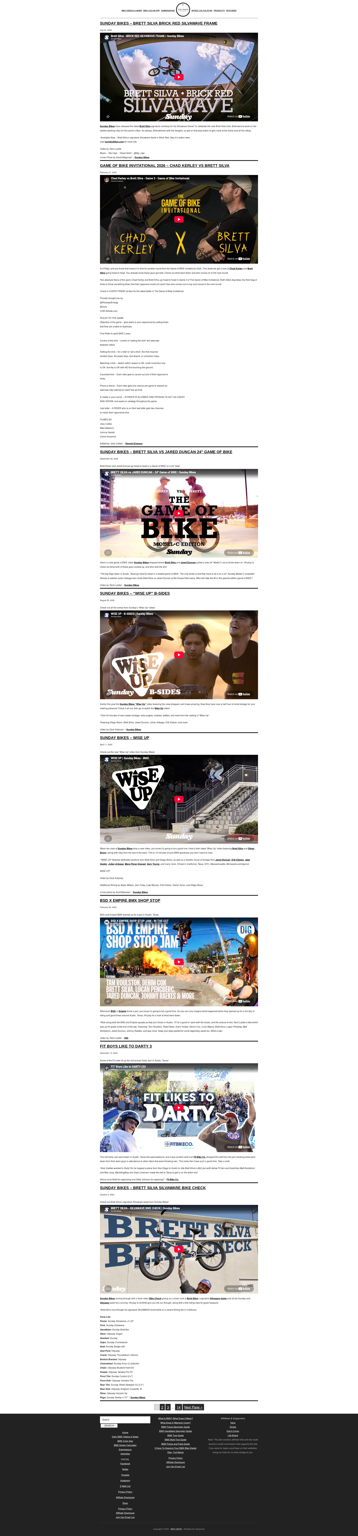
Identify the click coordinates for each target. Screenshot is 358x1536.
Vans (232, 1422)
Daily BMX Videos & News (125, 1436)
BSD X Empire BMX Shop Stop (130, 900)
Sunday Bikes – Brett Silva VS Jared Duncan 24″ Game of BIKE (166, 452)
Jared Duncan (188, 562)
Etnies (233, 1426)
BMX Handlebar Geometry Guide (175, 1431)
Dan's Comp (233, 1431)
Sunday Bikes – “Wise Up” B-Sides (135, 593)
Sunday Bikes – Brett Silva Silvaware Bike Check (153, 1188)
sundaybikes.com (114, 141)
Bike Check (155, 1298)
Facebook (125, 1463)
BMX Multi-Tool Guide (175, 1439)
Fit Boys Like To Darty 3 (126, 1046)
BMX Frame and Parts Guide (175, 1444)
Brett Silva (145, 126)
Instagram (125, 1480)
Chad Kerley (236, 268)
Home (125, 1432)
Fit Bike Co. (200, 1157)
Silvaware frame (218, 1298)
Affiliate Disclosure (125, 1497)
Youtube (125, 1475)
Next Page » (193, 1407)
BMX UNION (176, 1529)
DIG (126, 1038)
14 (178, 1407)
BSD (113, 1011)
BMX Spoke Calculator (125, 1445)
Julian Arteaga (116, 864)
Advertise (125, 1453)
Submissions (125, 1449)
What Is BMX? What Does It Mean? (175, 1418)
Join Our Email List (125, 1517)
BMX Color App (125, 1441)
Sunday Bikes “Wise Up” (133, 704)
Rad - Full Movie (175, 1452)
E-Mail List (125, 1486)
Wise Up (159, 708)
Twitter (125, 1469)
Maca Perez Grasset (135, 864)
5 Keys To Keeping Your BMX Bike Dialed (175, 1448)
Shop (125, 1503)
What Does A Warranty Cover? (175, 1422)
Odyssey (104, 1302)
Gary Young (153, 864)
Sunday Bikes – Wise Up (124, 738)
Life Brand (233, 1435)
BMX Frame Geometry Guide (175, 1426)
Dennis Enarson (134, 443)
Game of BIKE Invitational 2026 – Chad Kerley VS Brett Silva (164, 165)
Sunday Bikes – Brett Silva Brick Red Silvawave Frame (158, 23)
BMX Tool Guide (175, 1435)
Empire (122, 1011)
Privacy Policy (125, 1491)
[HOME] (183, 10)
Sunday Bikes (107, 126)
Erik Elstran (237, 859)
